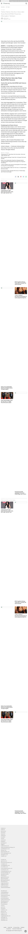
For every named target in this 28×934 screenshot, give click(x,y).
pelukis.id (3, 829)
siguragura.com (4, 918)
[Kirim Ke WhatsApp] (26, 177)
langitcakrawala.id (4, 883)
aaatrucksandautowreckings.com (8, 847)
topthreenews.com (5, 845)
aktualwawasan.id (4, 901)
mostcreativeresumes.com (6, 868)
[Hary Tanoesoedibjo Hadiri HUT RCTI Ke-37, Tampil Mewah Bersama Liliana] (7, 395)
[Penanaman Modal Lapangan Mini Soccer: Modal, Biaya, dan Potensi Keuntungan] (21, 441)
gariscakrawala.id (4, 878)
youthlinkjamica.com (5, 848)
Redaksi (22, 927)
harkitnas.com (4, 914)
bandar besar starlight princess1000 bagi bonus (11, 820)
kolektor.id (3, 828)
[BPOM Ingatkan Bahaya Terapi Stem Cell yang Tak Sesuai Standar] (21, 231)
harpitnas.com (4, 912)
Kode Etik (10, 927)
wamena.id (3, 840)
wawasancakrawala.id (5, 887)
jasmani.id (3, 832)
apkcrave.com (4, 861)
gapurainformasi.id (5, 877)
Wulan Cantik (6, 18)
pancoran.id (3, 831)
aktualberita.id (4, 890)
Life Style (3, 9)
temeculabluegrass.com (6, 853)
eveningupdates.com (5, 865)
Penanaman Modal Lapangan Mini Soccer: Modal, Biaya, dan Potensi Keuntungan (13, 171)
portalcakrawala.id (5, 898)
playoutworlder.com (5, 851)
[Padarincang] (6, 3)
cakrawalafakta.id (4, 892)
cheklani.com (3, 856)
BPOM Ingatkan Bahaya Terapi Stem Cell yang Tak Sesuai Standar (13, 158)
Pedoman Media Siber (17, 928)
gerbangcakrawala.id (5, 880)
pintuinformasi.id (4, 893)
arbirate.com (3, 850)
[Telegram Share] (23, 177)
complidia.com (4, 864)
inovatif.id (3, 837)
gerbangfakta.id (4, 902)
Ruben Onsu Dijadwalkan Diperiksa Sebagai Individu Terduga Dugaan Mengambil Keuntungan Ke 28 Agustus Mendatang (13, 161)
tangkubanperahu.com (5, 915)
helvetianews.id (4, 881)
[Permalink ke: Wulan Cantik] (2, 18)
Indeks (5, 927)
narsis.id (2, 905)
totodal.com (3, 859)
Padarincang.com (18, 930)
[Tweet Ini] (18, 177)
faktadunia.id (3, 875)
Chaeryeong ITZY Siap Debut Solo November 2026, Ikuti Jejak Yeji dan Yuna (13, 155)
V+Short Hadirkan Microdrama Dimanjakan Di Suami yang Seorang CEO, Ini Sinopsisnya (13, 165)
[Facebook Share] (16, 177)
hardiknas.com (4, 910)
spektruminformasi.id (5, 899)
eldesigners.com (4, 854)
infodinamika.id (4, 904)
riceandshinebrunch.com (6, 871)
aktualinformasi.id (4, 874)
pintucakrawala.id (4, 886)
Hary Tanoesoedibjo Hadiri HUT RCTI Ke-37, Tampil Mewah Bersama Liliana (13, 168)
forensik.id (3, 908)
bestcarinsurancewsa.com (6, 862)
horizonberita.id (4, 896)
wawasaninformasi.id (5, 895)
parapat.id (3, 841)
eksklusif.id (3, 835)
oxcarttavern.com (4, 869)
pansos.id (3, 907)
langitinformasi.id (4, 884)
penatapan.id (3, 843)
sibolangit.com (4, 917)
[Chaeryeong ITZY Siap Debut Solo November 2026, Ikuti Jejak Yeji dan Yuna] (7, 185)
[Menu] (2, 3)
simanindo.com (4, 920)
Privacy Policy (16, 927)
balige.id (2, 844)
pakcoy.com (3, 911)
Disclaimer (8, 928)
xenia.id (2, 838)
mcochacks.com (4, 866)
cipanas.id (3, 834)
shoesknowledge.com (5, 872)
